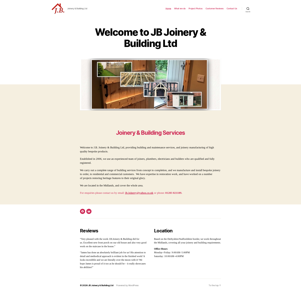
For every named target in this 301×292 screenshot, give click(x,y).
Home (168, 8)
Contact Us (232, 8)
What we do (180, 8)
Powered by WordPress (127, 285)
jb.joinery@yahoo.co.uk (139, 193)
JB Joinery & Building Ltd (100, 285)
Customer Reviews (215, 8)
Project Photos (196, 8)
